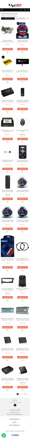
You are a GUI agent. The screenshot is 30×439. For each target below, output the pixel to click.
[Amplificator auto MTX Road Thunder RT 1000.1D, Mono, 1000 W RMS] (7, 310)
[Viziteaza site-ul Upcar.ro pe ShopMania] (15, 435)
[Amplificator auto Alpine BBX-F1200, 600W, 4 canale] (22, 340)
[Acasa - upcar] (15, 5)
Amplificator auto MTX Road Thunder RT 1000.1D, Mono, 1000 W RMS (7, 319)
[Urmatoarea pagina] (27, 394)
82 (24, 394)
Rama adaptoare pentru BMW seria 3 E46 (7, 161)
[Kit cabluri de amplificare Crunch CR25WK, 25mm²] (7, 212)
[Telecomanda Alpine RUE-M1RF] (22, 122)
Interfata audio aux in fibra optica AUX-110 (7, 131)
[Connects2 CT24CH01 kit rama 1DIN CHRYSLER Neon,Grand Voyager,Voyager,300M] (7, 280)
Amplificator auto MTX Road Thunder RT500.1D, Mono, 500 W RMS (22, 319)
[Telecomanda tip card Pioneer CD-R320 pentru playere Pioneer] (22, 152)
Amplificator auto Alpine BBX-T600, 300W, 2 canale (7, 349)
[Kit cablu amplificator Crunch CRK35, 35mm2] (22, 30)
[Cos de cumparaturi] (25, 9)
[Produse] (2, 10)
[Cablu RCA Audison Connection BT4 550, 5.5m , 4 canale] (7, 30)
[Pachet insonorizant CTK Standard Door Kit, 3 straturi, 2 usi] (7, 62)
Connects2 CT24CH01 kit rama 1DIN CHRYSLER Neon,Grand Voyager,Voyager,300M (7, 289)
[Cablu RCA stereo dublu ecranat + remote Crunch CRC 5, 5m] (7, 246)
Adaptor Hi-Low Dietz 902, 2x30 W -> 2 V (22, 289)
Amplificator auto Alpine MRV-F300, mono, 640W (22, 379)
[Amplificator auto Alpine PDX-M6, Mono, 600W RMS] (7, 370)
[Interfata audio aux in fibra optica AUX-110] (7, 122)
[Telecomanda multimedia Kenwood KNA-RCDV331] (22, 92)
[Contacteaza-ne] (21, 9)
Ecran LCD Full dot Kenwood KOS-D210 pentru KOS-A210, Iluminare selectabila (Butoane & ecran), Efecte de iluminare (22, 71)
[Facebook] (15, 405)
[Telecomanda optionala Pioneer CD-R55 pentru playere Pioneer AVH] (7, 182)
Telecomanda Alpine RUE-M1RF (22, 131)
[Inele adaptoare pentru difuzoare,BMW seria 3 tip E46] (22, 246)
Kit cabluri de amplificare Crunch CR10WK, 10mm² (22, 190)
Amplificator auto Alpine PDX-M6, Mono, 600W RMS (7, 379)
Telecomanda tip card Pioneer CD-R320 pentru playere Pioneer (22, 161)
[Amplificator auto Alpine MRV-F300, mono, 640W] (22, 370)
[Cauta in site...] (28, 9)
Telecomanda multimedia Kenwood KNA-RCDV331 (22, 101)
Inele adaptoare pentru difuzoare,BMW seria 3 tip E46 (22, 259)
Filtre (8, 18)
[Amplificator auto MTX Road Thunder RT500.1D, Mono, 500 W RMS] (22, 310)
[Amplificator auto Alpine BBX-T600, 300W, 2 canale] (7, 340)
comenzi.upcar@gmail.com (16, 414)
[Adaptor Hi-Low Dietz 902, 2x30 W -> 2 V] (22, 280)
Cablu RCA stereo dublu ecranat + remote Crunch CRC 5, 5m (7, 259)
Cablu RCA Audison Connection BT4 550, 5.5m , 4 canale (7, 41)
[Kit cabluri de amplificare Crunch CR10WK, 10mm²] (22, 182)
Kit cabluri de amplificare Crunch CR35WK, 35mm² (22, 220)
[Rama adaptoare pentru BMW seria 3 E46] (7, 152)
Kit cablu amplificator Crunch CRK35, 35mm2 (22, 41)
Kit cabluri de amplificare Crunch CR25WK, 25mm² (7, 220)
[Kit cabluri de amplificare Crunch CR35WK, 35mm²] (22, 212)
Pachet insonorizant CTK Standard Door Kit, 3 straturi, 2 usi (7, 71)
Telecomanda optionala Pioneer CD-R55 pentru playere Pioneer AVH (7, 190)
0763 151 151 (16, 412)
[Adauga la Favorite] (7, 52)
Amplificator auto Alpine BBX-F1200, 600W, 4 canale (22, 349)
